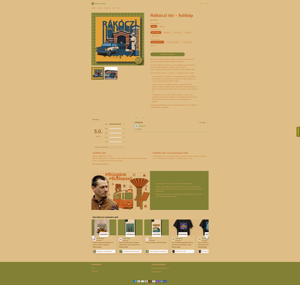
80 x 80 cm (167, 32)
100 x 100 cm (156, 32)
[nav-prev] (93, 237)
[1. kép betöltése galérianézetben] (97, 73)
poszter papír (187, 42)
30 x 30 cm (188, 32)
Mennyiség (153, 45)
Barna (162, 26)
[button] (201, 3)
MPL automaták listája (100, 164)
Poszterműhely (152, 284)
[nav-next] (206, 237)
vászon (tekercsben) (173, 42)
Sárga (154, 26)
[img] (139, 123)
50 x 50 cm (177, 32)
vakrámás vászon (157, 42)
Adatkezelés (95, 271)
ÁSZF (92, 268)
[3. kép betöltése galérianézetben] (111, 73)
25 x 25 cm (155, 36)
